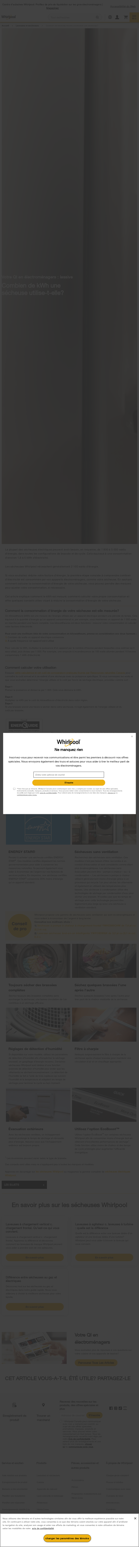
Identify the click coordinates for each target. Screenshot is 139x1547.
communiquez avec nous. (27, 795)
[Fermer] (135, 1518)
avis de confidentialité (48, 793)
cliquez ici (111, 793)
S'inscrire (69, 782)
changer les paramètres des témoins (67, 1538)
